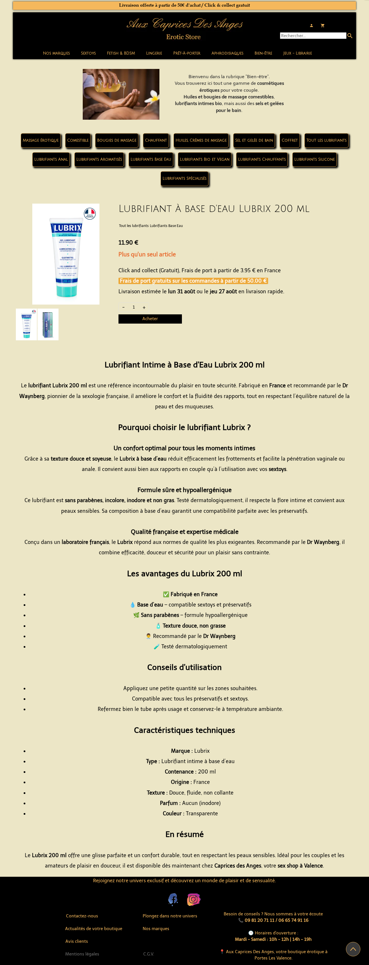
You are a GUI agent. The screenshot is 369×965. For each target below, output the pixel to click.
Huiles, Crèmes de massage (201, 140)
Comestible (78, 140)
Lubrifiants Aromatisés (99, 159)
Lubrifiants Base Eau (151, 159)
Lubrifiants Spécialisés (184, 179)
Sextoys (88, 53)
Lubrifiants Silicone (314, 159)
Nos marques (56, 53)
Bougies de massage (116, 140)
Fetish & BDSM (121, 53)
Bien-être (263, 53)
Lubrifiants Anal (51, 159)
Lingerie (154, 53)
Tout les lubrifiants (326, 140)
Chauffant (156, 140)
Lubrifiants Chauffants (262, 159)
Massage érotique (41, 140)
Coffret (290, 140)
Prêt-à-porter (186, 53)
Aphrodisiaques (227, 53)
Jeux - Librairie (297, 53)
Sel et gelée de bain (254, 140)
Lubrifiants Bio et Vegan (204, 159)
